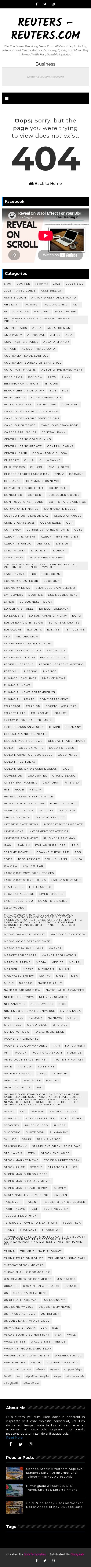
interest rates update (63, 824)
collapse (12, 480)
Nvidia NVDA (70, 1010)
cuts (78, 529)
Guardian (51, 782)
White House (15, 1362)
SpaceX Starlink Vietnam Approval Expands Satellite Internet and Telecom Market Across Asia (55, 1472)
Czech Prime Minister (59, 536)
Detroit (63, 543)
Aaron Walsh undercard (53, 297)
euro (76, 615)
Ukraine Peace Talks (41, 1285)
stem (32, 1153)
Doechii (60, 550)
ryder (9, 1111)
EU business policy (35, 601)
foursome (40, 713)
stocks (36, 1167)
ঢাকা (19, 1376)
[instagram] (53, 4)
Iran (8, 845)
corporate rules (59, 508)
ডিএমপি (7, 1376)
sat (64, 1118)
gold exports (31, 747)
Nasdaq (26, 983)
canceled (70, 404)
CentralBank (15, 453)
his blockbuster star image (28, 796)
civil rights (59, 467)
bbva (52, 376)
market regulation (59, 955)
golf (67, 768)
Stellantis (13, 1153)
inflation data (17, 817)
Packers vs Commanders (25, 1045)
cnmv (59, 474)
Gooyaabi (77, 1554)
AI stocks (20, 311)
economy (52, 580)
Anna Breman (58, 327)
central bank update (23, 446)
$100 (7, 283)
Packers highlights (21, 1038)
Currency (12, 529)
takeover (12, 1201)
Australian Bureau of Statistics (32, 362)
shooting (12, 1132)
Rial (39, 1087)
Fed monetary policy (22, 650)
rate (8, 1066)
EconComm (51, 573)
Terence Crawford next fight (31, 1222)
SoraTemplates (35, 1554)
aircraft (42, 311)
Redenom (60, 1073)
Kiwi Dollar (33, 866)
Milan (64, 969)
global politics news (23, 740)
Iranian (23, 845)
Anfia (37, 327)
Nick (62, 1003)
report (52, 1080)
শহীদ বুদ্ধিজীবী (11, 1383)
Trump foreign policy (23, 1258)
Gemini (54, 726)
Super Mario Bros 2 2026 (25, 1174)
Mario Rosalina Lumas (23, 948)
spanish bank (15, 1146)
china (29, 460)
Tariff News (14, 1208)
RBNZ (42, 1073)
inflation (67, 810)
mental (75, 962)
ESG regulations (63, 594)
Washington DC (68, 1355)
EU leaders (14, 615)
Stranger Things (62, 1167)
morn (61, 976)
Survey (60, 1187)
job (78, 852)
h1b (7, 789)
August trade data (39, 348)
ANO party (13, 334)
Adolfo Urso (56, 304)
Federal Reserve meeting (61, 664)
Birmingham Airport (22, 383)
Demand (44, 543)
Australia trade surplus (26, 355)
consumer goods (63, 494)
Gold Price (68, 754)
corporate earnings (67, 501)
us (6, 1292)
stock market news (21, 1160)
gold (8, 747)
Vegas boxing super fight (27, 1334)
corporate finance (21, 508)
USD (55, 1327)
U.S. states (66, 1279)
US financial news (20, 1313)
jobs (8, 859)
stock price (14, 1167)
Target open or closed (64, 1201)
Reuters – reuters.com (45, 30)
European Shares (64, 622)
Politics (74, 1052)
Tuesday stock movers (24, 1265)
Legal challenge (19, 893)
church (36, 467)
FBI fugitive (75, 629)
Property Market (68, 1059)
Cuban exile (50, 522)
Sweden (60, 1194)
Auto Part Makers (20, 369)
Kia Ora (10, 866)
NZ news (55, 1017)
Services (11, 1125)
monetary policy (19, 976)
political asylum (47, 1052)
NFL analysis (14, 1003)
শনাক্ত (57, 1376)
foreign (33, 706)
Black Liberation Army (24, 390)
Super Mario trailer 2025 (26, 1187)
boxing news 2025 (45, 397)
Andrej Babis (15, 327)
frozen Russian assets (24, 726)
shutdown (35, 1132)
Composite (58, 487)
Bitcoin (51, 383)
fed (7, 636)
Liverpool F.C (51, 893)
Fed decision (26, 636)
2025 (57, 283)
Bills (66, 376)
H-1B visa (72, 782)
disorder (39, 550)
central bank (54, 432)
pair (56, 1045)
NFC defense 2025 (19, 997)
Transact (28, 1229)
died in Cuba (15, 550)
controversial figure (23, 501)
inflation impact (50, 817)
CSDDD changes (67, 515)
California (46, 404)
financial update (19, 699)
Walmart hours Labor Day (27, 1348)
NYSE (19, 1017)
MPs (74, 976)
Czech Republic (18, 543)
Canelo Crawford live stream (31, 411)
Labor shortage (65, 880)
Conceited (13, 494)
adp (76, 304)
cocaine (76, 474)
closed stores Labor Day (27, 474)
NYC (7, 1017)
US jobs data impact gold (27, 1320)
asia (69, 334)
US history (50, 1313)
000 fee (23, 283)
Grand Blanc (64, 775)
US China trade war (21, 1299)
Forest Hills (15, 713)
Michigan (46, 969)
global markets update (25, 733)
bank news (13, 376)
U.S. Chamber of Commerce (28, 1279)
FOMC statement (54, 699)
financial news (17, 685)
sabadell (12, 1118)
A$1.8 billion (52, 290)
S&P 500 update (63, 1111)
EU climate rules (19, 608)
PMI (7, 1052)
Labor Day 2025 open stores (29, 873)
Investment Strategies (48, 831)
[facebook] (36, 4)
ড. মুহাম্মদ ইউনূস (73, 1369)
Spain (26, 1139)
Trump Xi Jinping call (67, 1258)
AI (5, 311)
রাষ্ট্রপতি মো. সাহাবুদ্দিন (37, 1376)
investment (13, 831)
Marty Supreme (17, 962)
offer (72, 1017)
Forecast (12, 706)
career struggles (20, 432)
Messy (28, 969)
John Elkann (56, 859)
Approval (36, 334)
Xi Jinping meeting (62, 1362)
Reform (11, 1080)
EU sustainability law (48, 615)
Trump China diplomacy (41, 1251)
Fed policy (56, 650)
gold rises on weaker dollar (31, 768)
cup (69, 522)
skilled (10, 1139)
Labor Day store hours (25, 880)
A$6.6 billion (15, 297)
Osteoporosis (16, 1031)
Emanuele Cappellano (55, 587)
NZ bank (36, 1017)
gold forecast (62, 747)
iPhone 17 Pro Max (59, 838)
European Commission (23, 622)
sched (77, 1118)
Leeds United (40, 886)
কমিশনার (40, 1369)
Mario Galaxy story (68, 934)
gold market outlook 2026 (28, 754)
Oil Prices (13, 1024)
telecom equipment (21, 1215)
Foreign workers (61, 706)
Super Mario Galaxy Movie (27, 1181)
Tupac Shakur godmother (27, 1272)
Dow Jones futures (46, 557)
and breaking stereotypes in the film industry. (37, 320)
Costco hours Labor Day (26, 515)
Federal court (53, 657)
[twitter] (45, 4)
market (55, 948)
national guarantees (65, 990)
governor (13, 775)
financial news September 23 (29, 692)
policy (21, 1052)
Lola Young (14, 907)
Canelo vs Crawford (60, 425)
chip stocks (14, 467)
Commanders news (42, 480)
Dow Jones (13, 557)
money (45, 976)
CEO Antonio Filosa (49, 453)
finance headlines (20, 678)
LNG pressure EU (18, 900)
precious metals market (25, 1059)
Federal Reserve (19, 664)
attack (10, 348)
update (71, 1285)
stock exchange (55, 1153)
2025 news (74, 283)
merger (11, 969)
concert (35, 494)
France (60, 713)
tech (34, 1208)
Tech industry (56, 1208)
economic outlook (21, 580)
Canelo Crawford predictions (31, 418)
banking (35, 376)
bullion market (18, 404)
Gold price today (20, 761)
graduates (37, 775)
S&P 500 (37, 1111)
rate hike (46, 1066)
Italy (75, 845)
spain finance (49, 1139)
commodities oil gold (23, 487)
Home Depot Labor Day (24, 803)
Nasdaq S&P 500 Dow (22, 990)
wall (71, 1334)
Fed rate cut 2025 (19, 657)
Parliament (75, 1045)
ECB (33, 573)
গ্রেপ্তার (54, 1369)
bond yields (14, 397)
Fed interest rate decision (27, 643)
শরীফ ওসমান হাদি (75, 1376)
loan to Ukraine (53, 900)
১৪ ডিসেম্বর (41, 283)
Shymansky (59, 1132)
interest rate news (21, 824)
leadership (14, 886)
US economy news (54, 1306)
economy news (17, 587)
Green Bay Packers (20, 782)
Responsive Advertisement (45, 76)
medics (58, 962)
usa (44, 1327)
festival (11, 671)
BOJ (65, 390)
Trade (9, 1229)
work (36, 1362)
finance (50, 671)
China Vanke (50, 460)
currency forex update (47, 529)
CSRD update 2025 (19, 522)
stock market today (62, 1160)
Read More (14, 1437)
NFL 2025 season (53, 997)
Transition (51, 1229)
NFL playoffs (42, 1003)
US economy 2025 (19, 1306)
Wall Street (15, 1341)
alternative (65, 311)
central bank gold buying (27, 439)
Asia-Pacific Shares (21, 341)
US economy (54, 1299)
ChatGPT (11, 460)
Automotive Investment (62, 369)
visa (58, 1334)
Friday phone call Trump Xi (28, 720)
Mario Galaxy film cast (24, 934)
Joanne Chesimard (53, 852)
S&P (23, 1111)
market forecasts (20, 955)
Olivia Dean (37, 1024)
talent (32, 1201)
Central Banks (60, 446)
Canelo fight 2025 (20, 425)
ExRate (53, 629)
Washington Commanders (27, 1355)
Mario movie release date (27, 941)
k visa (78, 859)
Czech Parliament (20, 536)
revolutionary (17, 1087)
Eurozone (13, 629)
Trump (9, 1251)
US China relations (30, 1292)
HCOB (19, 789)
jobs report (29, 859)
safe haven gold (41, 1118)
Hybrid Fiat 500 (63, 803)
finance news (53, 678)
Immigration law (19, 810)
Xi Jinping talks (17, 1369)
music (9, 983)
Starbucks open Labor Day (56, 1146)
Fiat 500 (30, 671)
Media (41, 962)
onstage (60, 1024)
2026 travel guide (20, 290)
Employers (13, 594)
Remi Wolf (32, 1080)
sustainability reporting (26, 1194)
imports (46, 810)
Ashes (55, 334)
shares (59, 1125)
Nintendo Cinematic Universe (29, 1010)
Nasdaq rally (50, 983)
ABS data (12, 304)
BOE (53, 390)
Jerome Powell (18, 852)
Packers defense (49, 1031)
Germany (73, 726)
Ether (9, 601)
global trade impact (66, 740)
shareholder (36, 1125)
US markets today (19, 1327)
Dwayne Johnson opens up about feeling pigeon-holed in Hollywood (40, 565)
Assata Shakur (56, 341)
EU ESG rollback (54, 608)
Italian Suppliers (50, 845)
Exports (34, 629)
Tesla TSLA (72, 1222)
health (35, 789)
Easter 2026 (14, 573)
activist (32, 304)
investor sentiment (21, 838)
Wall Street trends (48, 1341)
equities (35, 594)
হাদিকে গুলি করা (31, 1383)
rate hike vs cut (18, 1073)
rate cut (25, 1066)
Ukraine (11, 1285)
